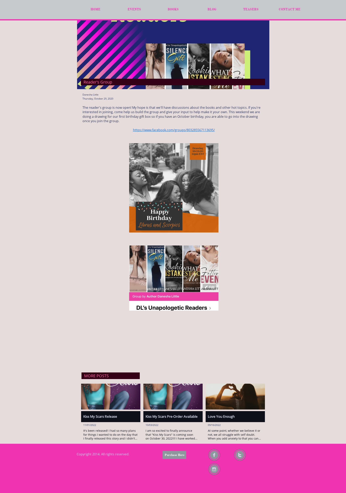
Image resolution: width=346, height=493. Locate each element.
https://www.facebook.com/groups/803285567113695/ (174, 130)
